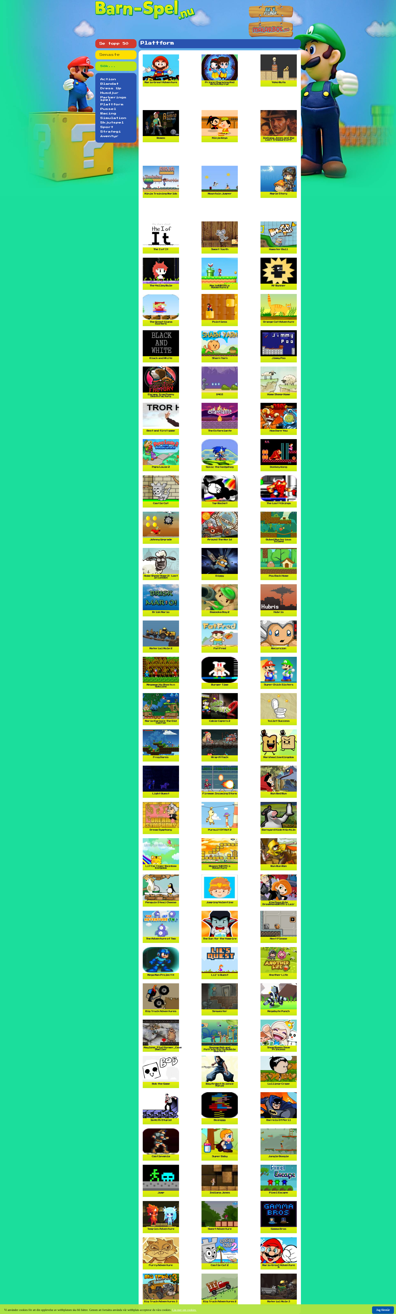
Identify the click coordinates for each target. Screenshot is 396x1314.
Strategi (110, 131)
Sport (106, 127)
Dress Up (110, 88)
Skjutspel (112, 122)
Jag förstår (383, 1310)
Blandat (109, 84)
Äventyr (109, 136)
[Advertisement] (221, 100)
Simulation (113, 118)
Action (108, 79)
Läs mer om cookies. (184, 1310)
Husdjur (109, 93)
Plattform (112, 104)
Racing (108, 113)
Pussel (108, 109)
